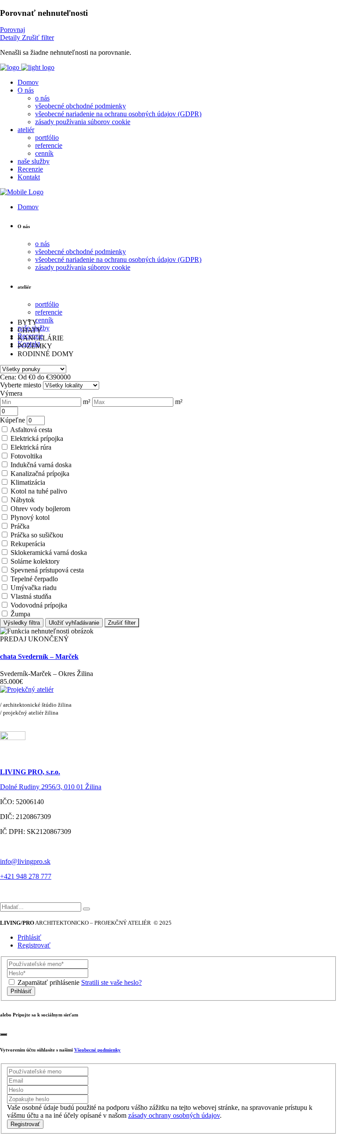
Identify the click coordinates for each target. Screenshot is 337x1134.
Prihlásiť (29, 937)
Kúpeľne (12, 420)
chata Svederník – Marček (39, 656)
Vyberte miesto (20, 385)
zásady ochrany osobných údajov (174, 1115)
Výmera (11, 393)
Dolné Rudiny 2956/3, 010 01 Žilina (50, 787)
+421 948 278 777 (25, 876)
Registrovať (34, 945)
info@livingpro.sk (25, 861)
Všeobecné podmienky (97, 1049)
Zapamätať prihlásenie (48, 982)
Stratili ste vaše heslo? (111, 982)
